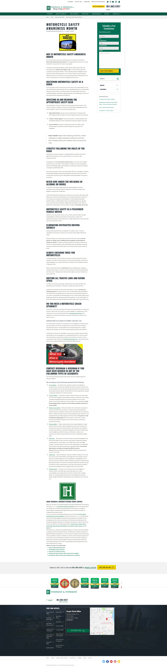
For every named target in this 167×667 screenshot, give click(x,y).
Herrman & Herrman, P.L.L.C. (71, 339)
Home (47, 17)
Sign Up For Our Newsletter (98, 1)
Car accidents (52, 385)
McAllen (65, 526)
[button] (109, 85)
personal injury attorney (76, 313)
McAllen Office (49, 648)
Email (102, 40)
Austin (76, 526)
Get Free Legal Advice (98, 6)
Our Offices (85, 14)
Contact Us (116, 14)
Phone (103, 45)
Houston (80, 526)
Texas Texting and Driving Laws (57, 547)
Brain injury (52, 438)
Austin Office (59, 612)
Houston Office (59, 626)
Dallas (54, 526)
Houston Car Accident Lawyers (57, 551)
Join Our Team (78, 1)
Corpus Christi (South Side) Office (49, 636)
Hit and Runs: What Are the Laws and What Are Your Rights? (64, 555)
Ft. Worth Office (59, 630)
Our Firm (49, 14)
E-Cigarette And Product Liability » (107, 99)
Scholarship (87, 1)
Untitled (101, 50)
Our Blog (106, 14)
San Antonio (70, 526)
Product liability (53, 424)
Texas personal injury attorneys (65, 506)
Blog (52, 17)
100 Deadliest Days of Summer (57, 549)
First (100, 38)
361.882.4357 (113, 6)
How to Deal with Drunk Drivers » (106, 107)
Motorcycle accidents (54, 408)
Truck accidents (53, 395)
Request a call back (90, 567)
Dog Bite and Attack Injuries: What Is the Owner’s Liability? (64, 553)
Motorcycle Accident (59, 17)
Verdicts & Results (61, 14)
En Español (70, 1)
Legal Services (74, 14)
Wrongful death (53, 469)
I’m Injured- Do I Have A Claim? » (106, 110)
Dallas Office (59, 622)
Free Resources (96, 14)
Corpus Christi (74, 524)
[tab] (109, 85)
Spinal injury (52, 454)
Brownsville (59, 526)
